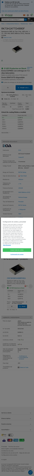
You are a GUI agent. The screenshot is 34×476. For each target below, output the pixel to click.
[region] (17, 237)
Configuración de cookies (17, 254)
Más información (7, 245)
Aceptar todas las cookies (17, 250)
